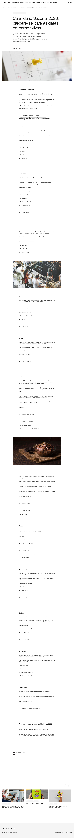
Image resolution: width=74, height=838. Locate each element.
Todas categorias (53, 2)
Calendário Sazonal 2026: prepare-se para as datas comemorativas (34, 7)
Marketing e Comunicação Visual (42, 2)
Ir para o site (69, 2)
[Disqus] (37, 770)
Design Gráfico (32, 2)
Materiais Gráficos (24, 2)
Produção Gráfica (15, 2)
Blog (3, 7)
